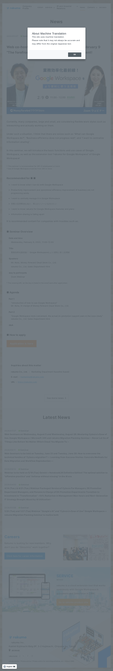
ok (74, 55)
